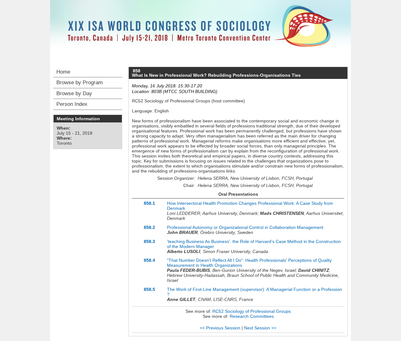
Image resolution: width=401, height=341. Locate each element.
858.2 (149, 227)
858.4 (149, 260)
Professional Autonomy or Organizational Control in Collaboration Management (245, 227)
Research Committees (252, 316)
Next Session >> (260, 327)
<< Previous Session (220, 327)
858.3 (149, 241)
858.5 (149, 289)
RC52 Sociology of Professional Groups (251, 311)
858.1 (149, 203)
